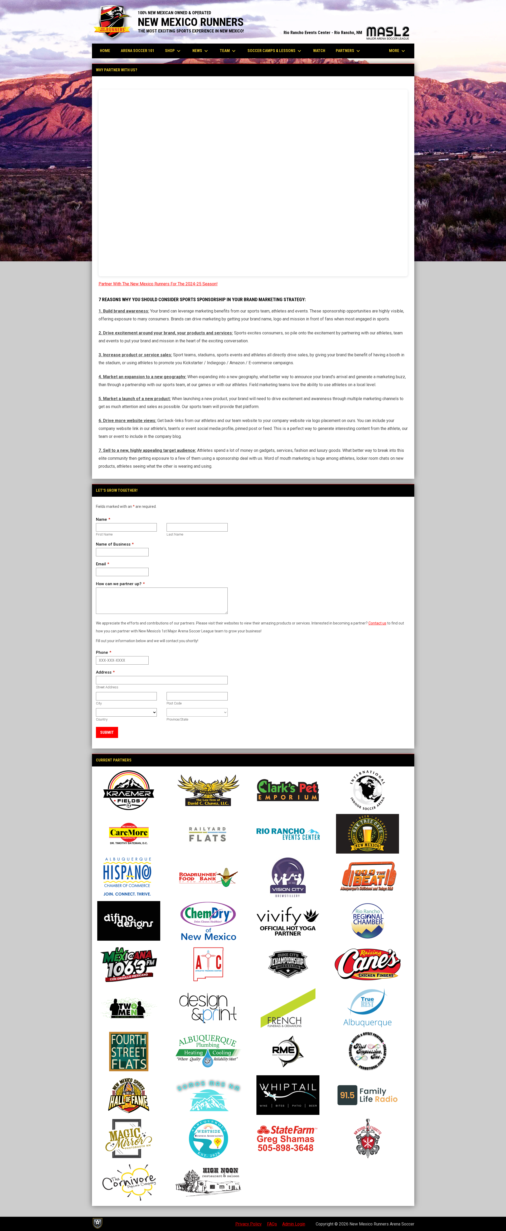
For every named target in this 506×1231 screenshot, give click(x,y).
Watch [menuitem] (319, 50)
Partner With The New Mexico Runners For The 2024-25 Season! (158, 283)
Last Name (175, 534)
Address (103, 672)
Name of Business (113, 544)
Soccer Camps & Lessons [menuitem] (275, 51)
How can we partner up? (119, 583)
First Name (104, 534)
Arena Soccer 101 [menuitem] (137, 50)
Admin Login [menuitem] (293, 1224)
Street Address (107, 687)
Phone (102, 652)
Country (102, 719)
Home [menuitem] (105, 50)
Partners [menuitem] (348, 51)
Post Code (174, 703)
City (99, 703)
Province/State (177, 719)
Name (101, 519)
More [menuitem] (397, 51)
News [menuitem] (200, 51)
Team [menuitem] (228, 51)
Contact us (377, 623)
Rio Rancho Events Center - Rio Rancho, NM (346, 32)
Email (101, 564)
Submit (107, 732)
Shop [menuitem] (173, 51)
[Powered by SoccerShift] (97, 1223)
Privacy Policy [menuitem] (248, 1224)
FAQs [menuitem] (272, 1224)
